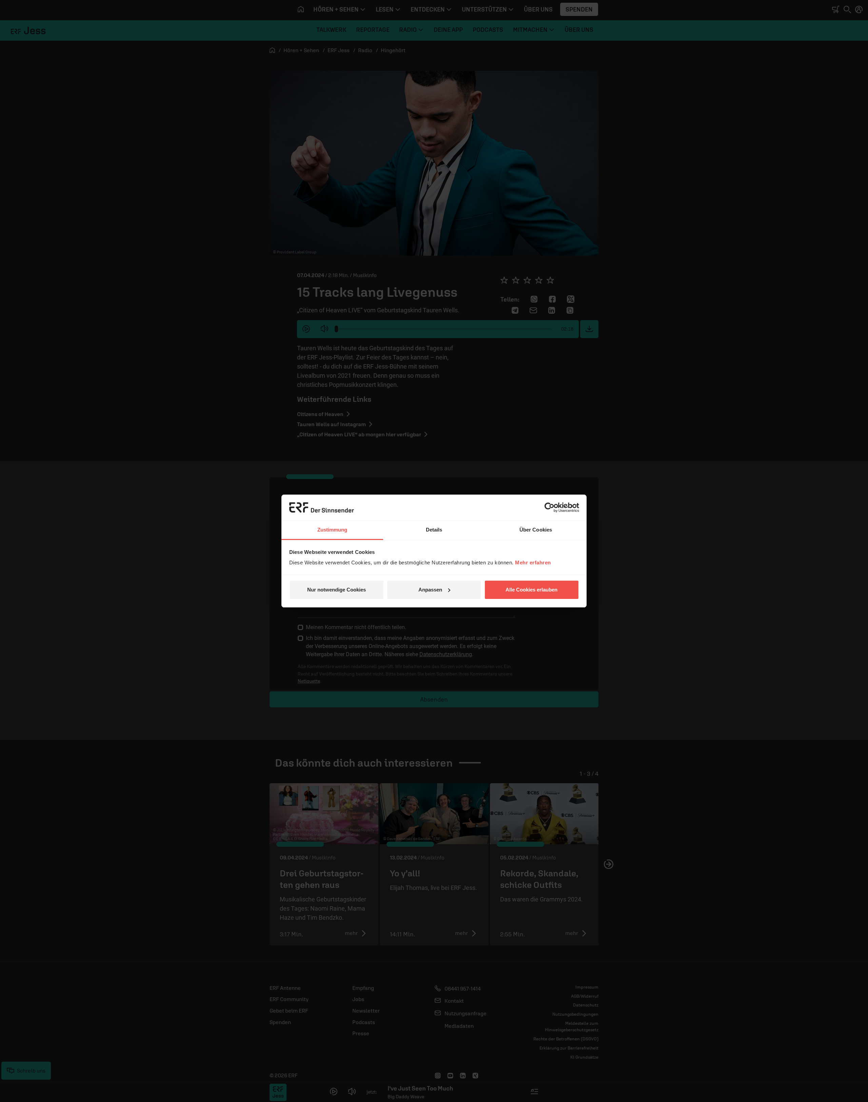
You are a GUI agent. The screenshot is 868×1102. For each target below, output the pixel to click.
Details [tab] (434, 530)
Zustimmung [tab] (332, 530)
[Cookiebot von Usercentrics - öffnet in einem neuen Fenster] (549, 507)
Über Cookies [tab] (535, 530)
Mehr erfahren (533, 562)
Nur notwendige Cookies (336, 589)
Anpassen (430, 589)
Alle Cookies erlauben (531, 589)
